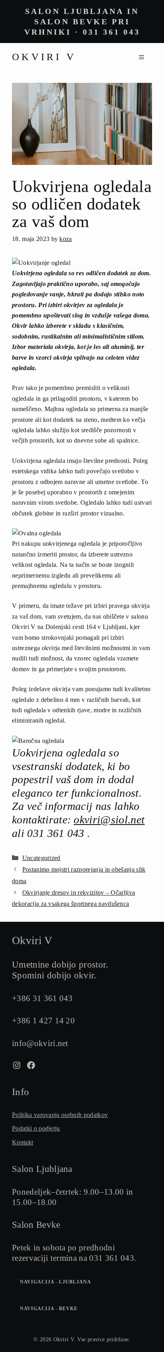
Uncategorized (41, 857)
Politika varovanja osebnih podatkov (60, 1114)
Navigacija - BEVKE (49, 1308)
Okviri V (44, 56)
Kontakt (22, 1142)
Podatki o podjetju (36, 1128)
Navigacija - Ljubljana (55, 1282)
